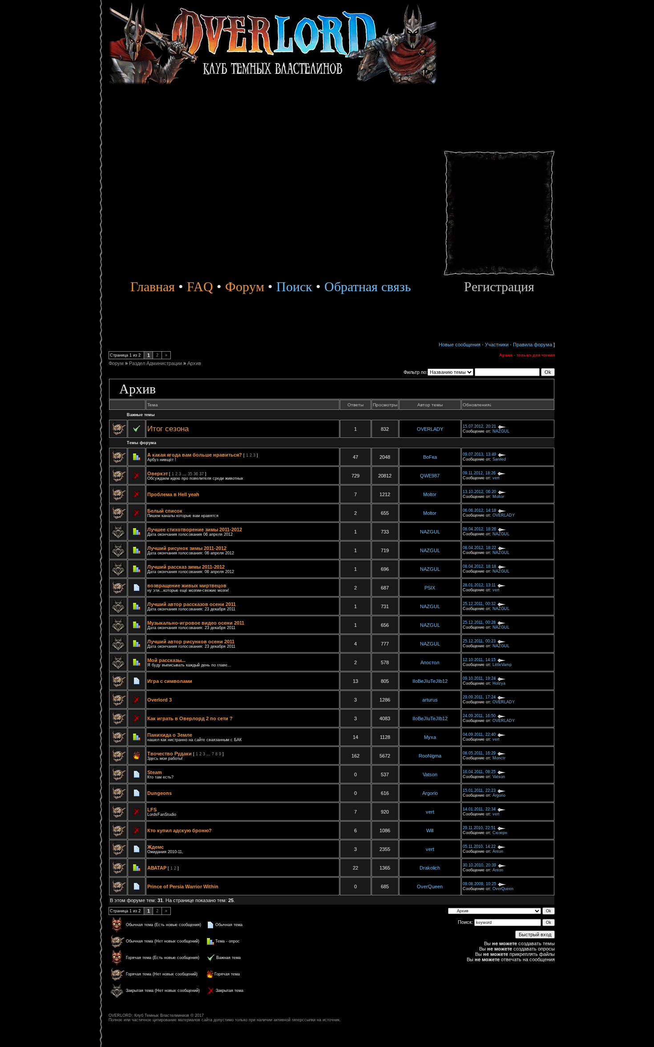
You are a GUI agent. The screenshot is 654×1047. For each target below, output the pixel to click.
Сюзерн (500, 832)
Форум (244, 286)
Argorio (430, 793)
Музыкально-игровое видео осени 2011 (195, 623)
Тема (152, 404)
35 (190, 474)
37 (201, 474)
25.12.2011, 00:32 (479, 604)
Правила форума (532, 344)
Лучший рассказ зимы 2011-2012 (186, 567)
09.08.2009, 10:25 (479, 884)
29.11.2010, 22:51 (479, 828)
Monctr (499, 758)
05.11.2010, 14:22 (479, 846)
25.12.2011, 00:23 (479, 641)
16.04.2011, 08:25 (479, 772)
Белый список (164, 510)
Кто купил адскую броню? (179, 830)
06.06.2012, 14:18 (479, 510)
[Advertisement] (499, 142)
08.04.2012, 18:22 (479, 548)
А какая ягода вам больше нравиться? (194, 454)
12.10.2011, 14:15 (479, 660)
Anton (498, 851)
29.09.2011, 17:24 (479, 697)
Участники (497, 344)
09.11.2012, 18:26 (479, 473)
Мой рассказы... (166, 660)
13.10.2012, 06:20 (479, 491)
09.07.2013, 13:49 (479, 454)
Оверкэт (157, 473)
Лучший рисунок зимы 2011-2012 (186, 548)
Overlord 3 (159, 699)
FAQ (200, 286)
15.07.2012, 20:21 (479, 426)
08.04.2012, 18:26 (479, 529)
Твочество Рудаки (169, 753)
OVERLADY (430, 429)
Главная (152, 286)
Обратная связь (367, 286)
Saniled (499, 459)
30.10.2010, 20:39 (479, 865)
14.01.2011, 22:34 (479, 809)
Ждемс (155, 847)
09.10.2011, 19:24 (479, 678)
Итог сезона (168, 429)
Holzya (499, 683)
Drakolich (430, 867)
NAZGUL (501, 431)
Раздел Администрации (155, 363)
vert (496, 478)
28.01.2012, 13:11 (479, 585)
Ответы (355, 404)
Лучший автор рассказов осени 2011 (191, 604)
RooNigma (430, 755)
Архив (194, 363)
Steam (154, 772)
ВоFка (430, 457)
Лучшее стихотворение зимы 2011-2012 (194, 529)
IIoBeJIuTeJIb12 (430, 681)
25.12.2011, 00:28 (479, 622)
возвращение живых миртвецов (186, 585)
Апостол (429, 662)
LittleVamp (502, 664)
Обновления (476, 404)
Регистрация (499, 286)
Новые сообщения (459, 344)
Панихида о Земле (169, 735)
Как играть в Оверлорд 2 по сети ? (190, 718)
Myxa (430, 737)
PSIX (429, 587)
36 (196, 474)
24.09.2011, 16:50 (479, 716)
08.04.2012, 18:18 (479, 566)
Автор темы (430, 404)
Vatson (430, 774)
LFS (152, 809)
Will (429, 830)
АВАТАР (156, 867)
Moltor (429, 494)
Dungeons (159, 793)
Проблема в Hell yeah (173, 494)
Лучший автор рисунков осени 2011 (190, 641)
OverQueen (430, 886)
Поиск (292, 286)
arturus (430, 699)
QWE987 (430, 475)
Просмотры (385, 404)
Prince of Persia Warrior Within (182, 886)
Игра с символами (169, 681)
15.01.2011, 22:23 (479, 790)
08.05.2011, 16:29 (479, 753)
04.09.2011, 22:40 (479, 734)
